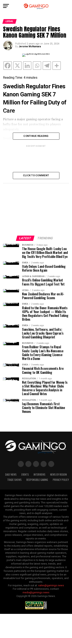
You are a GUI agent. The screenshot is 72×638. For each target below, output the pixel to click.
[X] (17, 65)
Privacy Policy (61, 480)
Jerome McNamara (30, 46)
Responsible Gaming (37, 480)
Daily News (11, 474)
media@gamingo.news (36, 592)
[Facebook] (7, 65)
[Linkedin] (27, 65)
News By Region (58, 474)
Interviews (39, 474)
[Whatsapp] (37, 65)
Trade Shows (14, 480)
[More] (56, 65)
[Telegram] (47, 65)
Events (25, 474)
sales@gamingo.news (51, 585)
